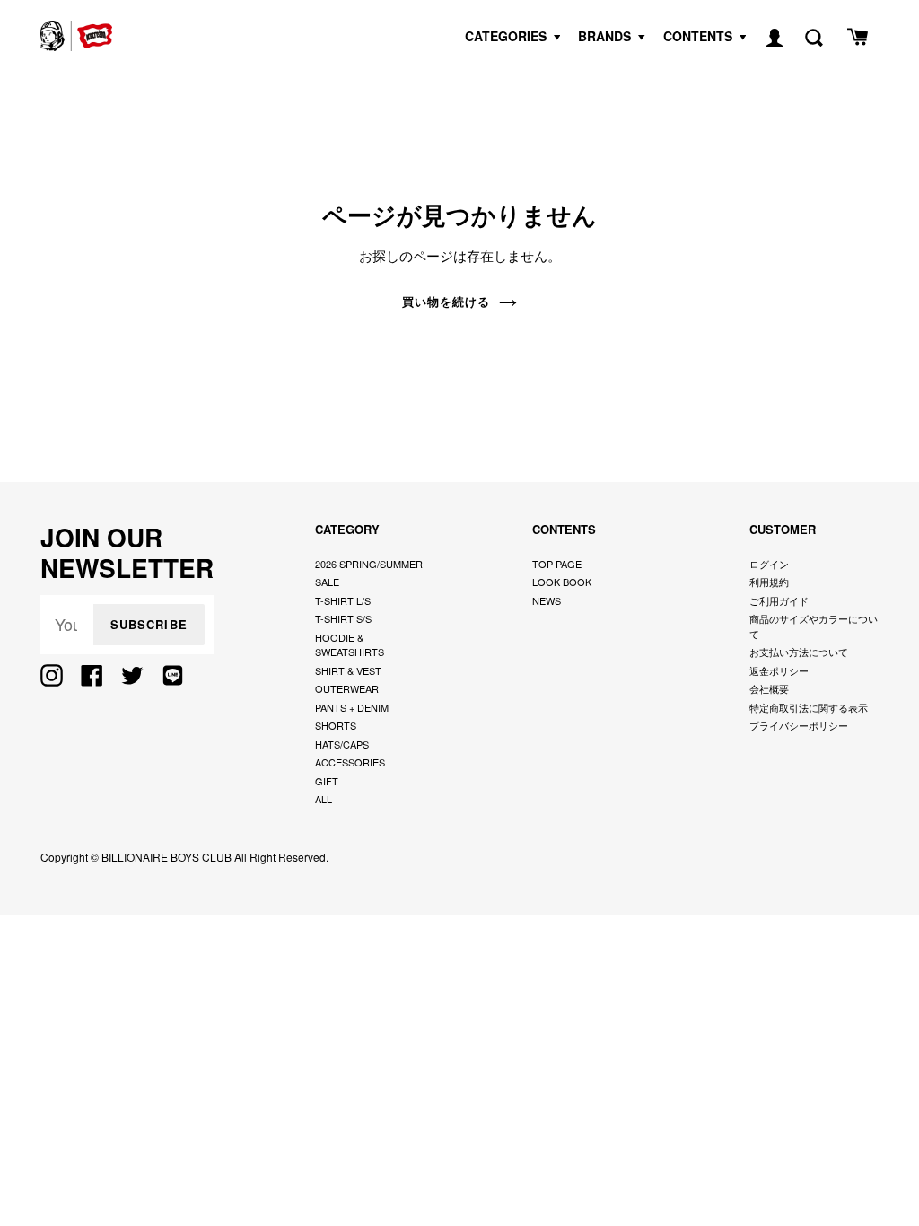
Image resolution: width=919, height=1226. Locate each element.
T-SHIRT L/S (343, 600)
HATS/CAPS (342, 744)
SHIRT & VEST (348, 670)
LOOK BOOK (561, 581)
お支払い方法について (798, 651)
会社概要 (769, 688)
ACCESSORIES (350, 762)
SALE (327, 581)
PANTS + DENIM (352, 707)
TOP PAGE (557, 563)
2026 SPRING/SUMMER (369, 563)
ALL (323, 799)
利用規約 (769, 581)
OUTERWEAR (347, 688)
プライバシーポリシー (798, 725)
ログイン (769, 563)
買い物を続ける (446, 301)
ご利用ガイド (779, 600)
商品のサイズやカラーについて (813, 626)
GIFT (326, 781)
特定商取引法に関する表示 (808, 707)
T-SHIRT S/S (343, 618)
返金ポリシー (779, 670)
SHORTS (335, 725)
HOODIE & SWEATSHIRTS (349, 645)
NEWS (546, 600)
